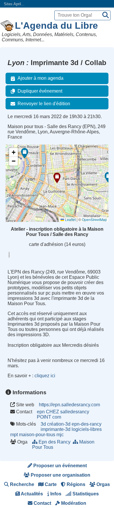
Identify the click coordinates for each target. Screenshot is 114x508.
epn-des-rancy (86, 424)
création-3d (58, 424)
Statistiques (85, 493)
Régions (75, 484)
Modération (73, 503)
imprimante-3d (55, 429)
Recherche (21, 484)
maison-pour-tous (37, 434)
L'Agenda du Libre (56, 25)
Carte (50, 484)
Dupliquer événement (40, 91)
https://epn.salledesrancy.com (69, 404)
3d (43, 424)
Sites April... (14, 4)
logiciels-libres (87, 429)
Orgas (102, 484)
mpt (14, 434)
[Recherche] (105, 15)
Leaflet (70, 219)
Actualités (31, 493)
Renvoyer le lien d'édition (44, 103)
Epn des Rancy (54, 441)
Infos (55, 493)
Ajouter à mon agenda (40, 78)
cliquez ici (44, 375)
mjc (60, 434)
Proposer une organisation (60, 475)
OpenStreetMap (94, 219)
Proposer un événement (59, 465)
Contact (41, 503)
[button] (57, 178)
